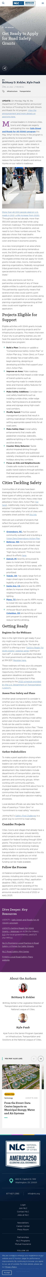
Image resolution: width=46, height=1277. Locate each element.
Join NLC (23, 1208)
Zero (15, 538)
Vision (9, 538)
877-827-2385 (12, 1193)
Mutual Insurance (23, 1244)
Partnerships (23, 1237)
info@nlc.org (34, 1193)
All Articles (9, 27)
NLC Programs (23, 1241)
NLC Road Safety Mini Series (15, 951)
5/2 (3, 934)
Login (23, 1205)
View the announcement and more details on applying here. (19, 113)
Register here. (19, 660)
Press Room (23, 1229)
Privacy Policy (11, 1267)
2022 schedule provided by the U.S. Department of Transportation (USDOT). (21, 684)
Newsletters (23, 1223)
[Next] (41, 1059)
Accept (7, 1273)
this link (33, 515)
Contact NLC (23, 1212)
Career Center (23, 1226)
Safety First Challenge (25, 816)
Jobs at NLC (23, 1215)
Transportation (25, 91)
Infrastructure (12, 91)
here (24, 555)
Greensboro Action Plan (28, 538)
